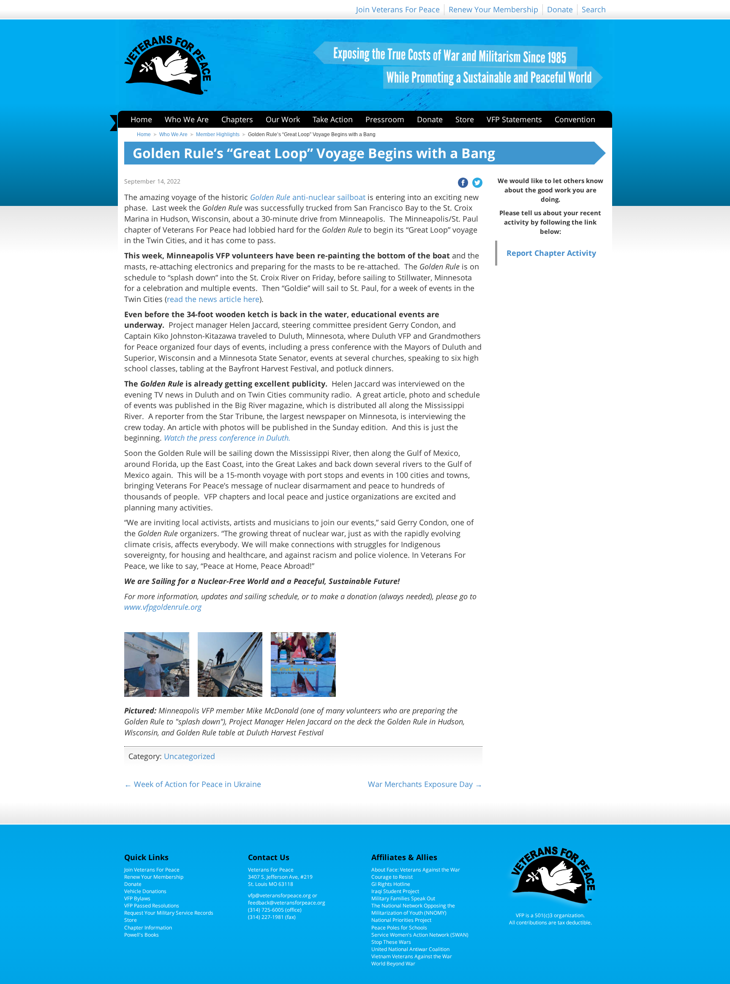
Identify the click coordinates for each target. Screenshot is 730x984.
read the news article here (213, 299)
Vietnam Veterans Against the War (411, 956)
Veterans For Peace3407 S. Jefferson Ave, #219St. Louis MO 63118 (280, 877)
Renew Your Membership (493, 9)
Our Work (283, 119)
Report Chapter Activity (551, 253)
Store (464, 119)
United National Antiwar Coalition (410, 949)
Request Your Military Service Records (168, 912)
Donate (560, 9)
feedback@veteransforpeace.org (286, 902)
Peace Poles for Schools (399, 927)
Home (141, 119)
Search (594, 9)
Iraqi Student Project (395, 891)
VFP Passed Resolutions (151, 905)
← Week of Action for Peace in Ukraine (192, 784)
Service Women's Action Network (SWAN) (420, 934)
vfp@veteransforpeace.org (279, 895)
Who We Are (187, 119)
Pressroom (384, 119)
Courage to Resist (392, 876)
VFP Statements (514, 119)
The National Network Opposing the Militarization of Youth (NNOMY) (413, 909)
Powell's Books (141, 934)
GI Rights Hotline (390, 884)
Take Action (333, 119)
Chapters (237, 119)
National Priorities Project (401, 920)
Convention (575, 119)
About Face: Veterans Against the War (415, 869)
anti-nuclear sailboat (307, 197)
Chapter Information (148, 927)
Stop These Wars (391, 942)
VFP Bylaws (137, 898)
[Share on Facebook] (461, 181)
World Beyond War (393, 963)
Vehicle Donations (145, 891)
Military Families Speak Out (403, 898)
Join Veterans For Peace (398, 9)
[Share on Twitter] (475, 181)
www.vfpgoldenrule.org (163, 607)
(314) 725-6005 (266, 909)
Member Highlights (218, 134)
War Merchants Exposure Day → (425, 784)
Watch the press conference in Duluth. (227, 438)
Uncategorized (189, 756)
